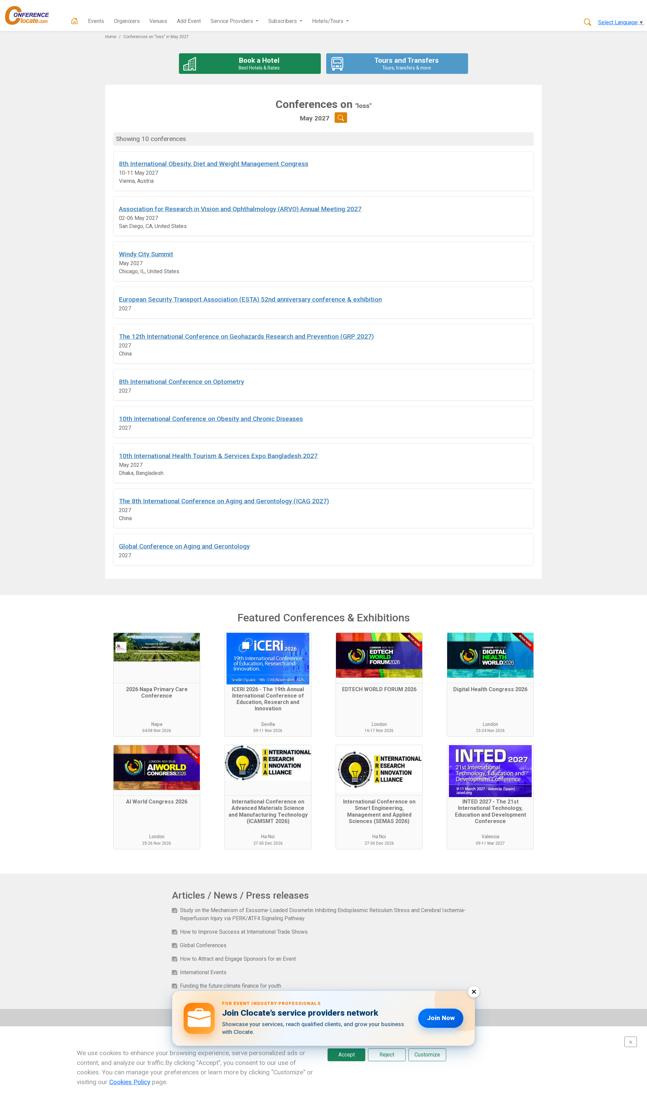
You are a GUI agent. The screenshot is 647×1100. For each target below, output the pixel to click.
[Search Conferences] (587, 22)
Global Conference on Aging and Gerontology (184, 546)
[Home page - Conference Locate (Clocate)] (74, 21)
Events (96, 21)
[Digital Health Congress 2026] (490, 658)
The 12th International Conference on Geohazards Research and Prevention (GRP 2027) (246, 336)
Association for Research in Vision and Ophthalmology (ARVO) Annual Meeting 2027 (240, 209)
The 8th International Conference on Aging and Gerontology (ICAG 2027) (224, 501)
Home (110, 36)
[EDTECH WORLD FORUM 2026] (379, 658)
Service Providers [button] (232, 21)
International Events (203, 972)
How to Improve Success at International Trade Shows (244, 932)
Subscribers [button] (283, 21)
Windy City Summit (146, 254)
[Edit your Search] (341, 117)
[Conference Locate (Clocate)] (30, 15)
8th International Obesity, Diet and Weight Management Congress (213, 164)
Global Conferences (203, 945)
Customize (427, 1054)
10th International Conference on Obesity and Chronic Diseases (211, 419)
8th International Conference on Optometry (181, 382)
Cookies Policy (129, 1082)
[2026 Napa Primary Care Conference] (157, 658)
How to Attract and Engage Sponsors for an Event (238, 959)
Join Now (441, 1018)
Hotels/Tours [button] (328, 21)
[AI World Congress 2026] (157, 770)
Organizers (127, 21)
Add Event (189, 21)
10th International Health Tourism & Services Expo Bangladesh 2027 (218, 456)
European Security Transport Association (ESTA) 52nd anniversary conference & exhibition (250, 299)
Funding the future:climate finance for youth (230, 986)
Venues (158, 21)
